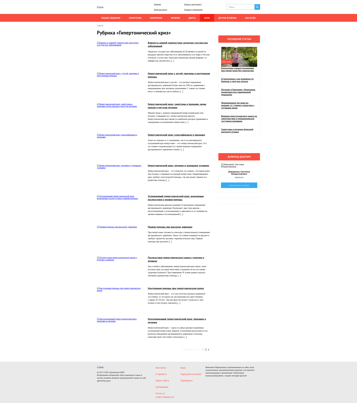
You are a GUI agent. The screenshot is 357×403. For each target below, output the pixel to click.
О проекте (161, 374)
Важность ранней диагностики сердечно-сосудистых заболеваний (178, 44)
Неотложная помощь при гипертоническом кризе (176, 288)
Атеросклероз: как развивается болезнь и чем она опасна (237, 80)
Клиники (157, 4)
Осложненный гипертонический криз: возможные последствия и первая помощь (176, 198)
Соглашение (161, 386)
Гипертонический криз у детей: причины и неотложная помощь (179, 75)
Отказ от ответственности (164, 395)
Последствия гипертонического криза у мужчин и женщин (176, 259)
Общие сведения (110, 17)
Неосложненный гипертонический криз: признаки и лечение (177, 320)
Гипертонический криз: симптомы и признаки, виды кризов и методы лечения (177, 106)
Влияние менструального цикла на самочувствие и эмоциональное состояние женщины (239, 118)
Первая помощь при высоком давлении (170, 226)
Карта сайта (162, 380)
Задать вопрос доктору (239, 185)
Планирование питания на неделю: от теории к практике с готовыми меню (237, 105)
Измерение (156, 17)
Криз (207, 17)
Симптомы (135, 17)
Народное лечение (190, 374)
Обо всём (250, 17)
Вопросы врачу (160, 9)
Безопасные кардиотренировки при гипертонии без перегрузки (237, 69)
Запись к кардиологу (193, 4)
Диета (192, 17)
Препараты (186, 380)
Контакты (160, 367)
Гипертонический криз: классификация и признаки (176, 134)
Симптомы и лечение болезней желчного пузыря (237, 130)
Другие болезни (227, 17)
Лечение (175, 17)
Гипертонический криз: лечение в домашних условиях (178, 165)
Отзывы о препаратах (193, 9)
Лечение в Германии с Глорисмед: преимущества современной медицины (238, 92)
